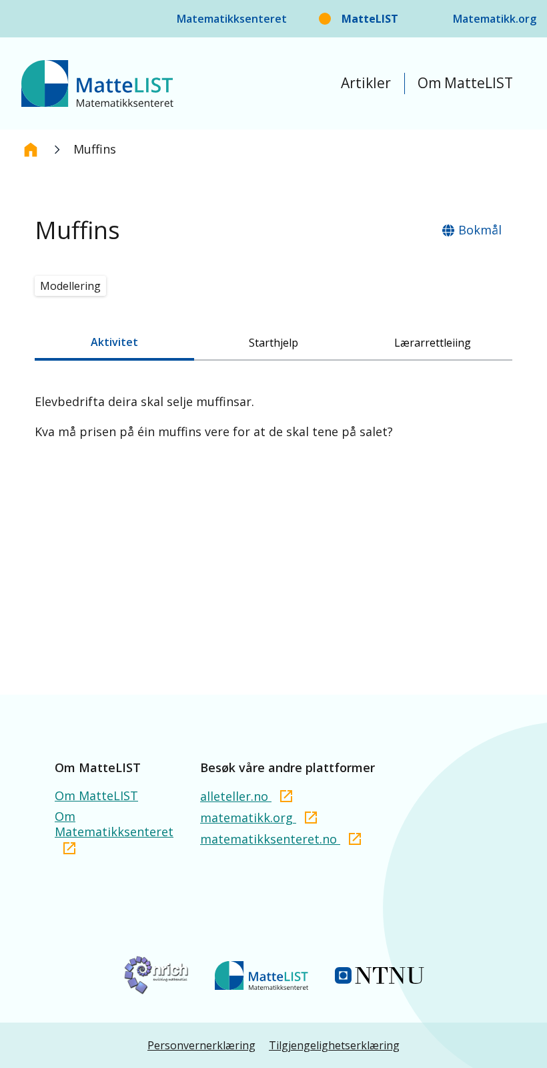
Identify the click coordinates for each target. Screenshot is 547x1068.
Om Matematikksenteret (114, 824)
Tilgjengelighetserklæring (334, 1045)
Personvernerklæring (201, 1045)
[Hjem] (30, 149)
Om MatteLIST (465, 82)
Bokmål (480, 230)
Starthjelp (273, 342)
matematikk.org (248, 818)
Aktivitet (114, 342)
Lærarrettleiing (432, 342)
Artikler (366, 82)
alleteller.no (235, 796)
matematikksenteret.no (270, 839)
